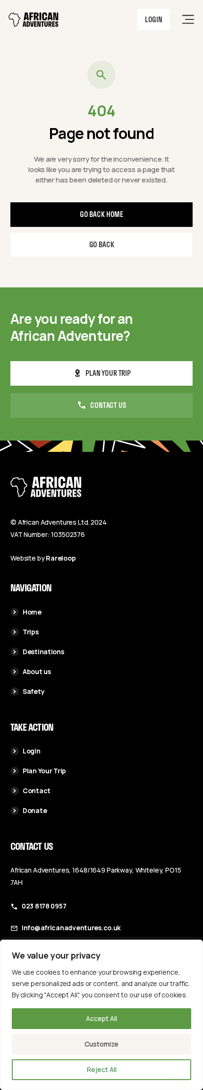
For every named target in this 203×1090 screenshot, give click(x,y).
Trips (31, 631)
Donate (35, 810)
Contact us (108, 405)
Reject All (102, 1069)
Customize (101, 1043)
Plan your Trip (108, 373)
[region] (101, 1015)
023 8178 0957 (44, 905)
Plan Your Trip (44, 770)
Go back (101, 244)
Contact (37, 790)
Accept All (101, 1018)
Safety (33, 691)
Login (153, 19)
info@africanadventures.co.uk (71, 927)
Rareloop (61, 558)
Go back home (101, 214)
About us (37, 671)
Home (32, 611)
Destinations (43, 651)
